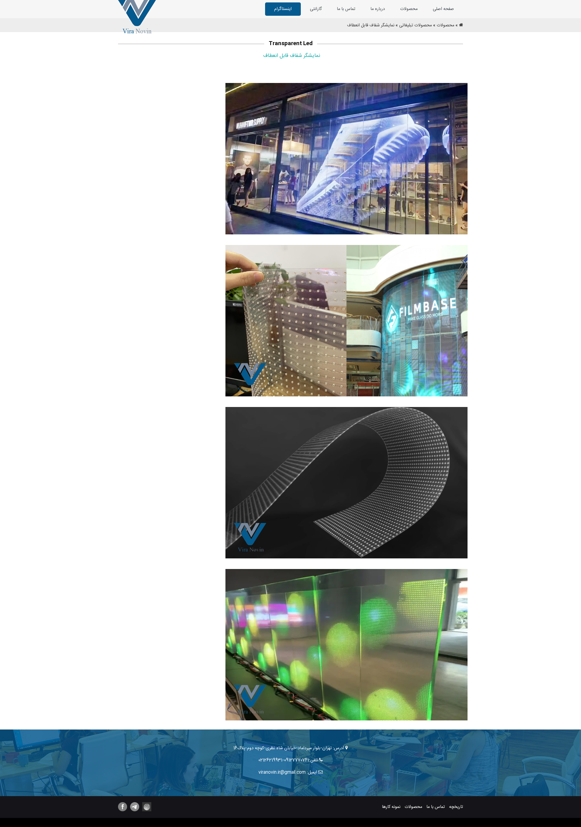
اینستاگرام (283, 9)
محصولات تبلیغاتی (415, 25)
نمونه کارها (391, 807)
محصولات (409, 9)
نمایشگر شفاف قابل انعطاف (370, 25)
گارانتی (316, 9)
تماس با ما (346, 9)
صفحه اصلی (443, 9)
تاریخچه (456, 807)
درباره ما (377, 9)
